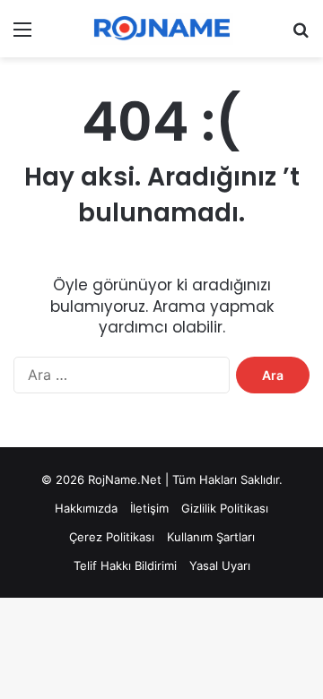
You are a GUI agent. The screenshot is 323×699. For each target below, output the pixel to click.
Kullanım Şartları (211, 537)
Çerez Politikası (111, 537)
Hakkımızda (86, 508)
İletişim (149, 508)
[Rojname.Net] (161, 29)
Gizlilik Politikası (224, 508)
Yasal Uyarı (219, 565)
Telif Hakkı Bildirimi (125, 565)
